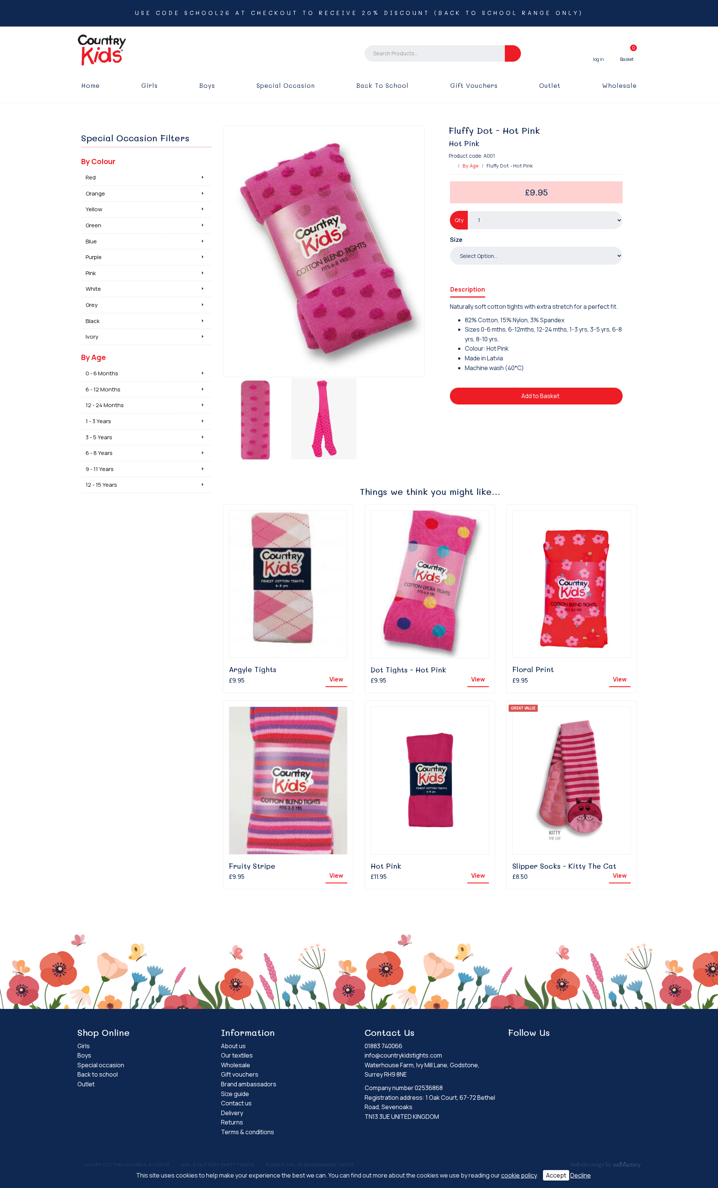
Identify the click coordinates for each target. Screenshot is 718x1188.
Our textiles (237, 1055)
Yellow (94, 209)
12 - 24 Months (105, 405)
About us (233, 1046)
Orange (95, 193)
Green (93, 225)
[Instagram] (527, 1047)
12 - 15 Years (101, 485)
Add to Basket (539, 396)
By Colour (98, 161)
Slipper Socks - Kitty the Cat (564, 866)
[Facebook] (513, 1047)
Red (91, 177)
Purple (94, 257)
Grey (92, 305)
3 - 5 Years (99, 437)
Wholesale (619, 85)
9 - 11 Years (100, 469)
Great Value (523, 708)
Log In (598, 53)
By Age (471, 165)
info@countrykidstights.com (403, 1055)
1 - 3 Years (98, 421)
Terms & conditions (247, 1132)
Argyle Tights (252, 669)
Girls (149, 85)
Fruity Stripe (252, 866)
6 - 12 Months (103, 389)
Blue (91, 241)
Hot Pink (386, 866)
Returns (232, 1122)
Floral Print (533, 669)
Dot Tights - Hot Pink (408, 669)
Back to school (382, 85)
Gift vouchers (474, 85)
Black (92, 321)
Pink (91, 273)
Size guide (235, 1094)
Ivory (92, 337)
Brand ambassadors (248, 1084)
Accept (556, 1175)
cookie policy (519, 1175)
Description (467, 289)
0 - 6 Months (102, 373)
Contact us (236, 1103)
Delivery (232, 1113)
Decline (580, 1175)
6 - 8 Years (99, 453)
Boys (207, 85)
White (93, 289)
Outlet (550, 85)
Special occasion (286, 85)
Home (90, 85)
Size (456, 240)
